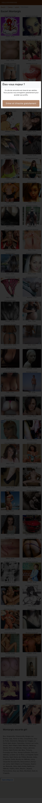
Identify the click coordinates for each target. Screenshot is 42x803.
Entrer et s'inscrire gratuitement (21, 103)
